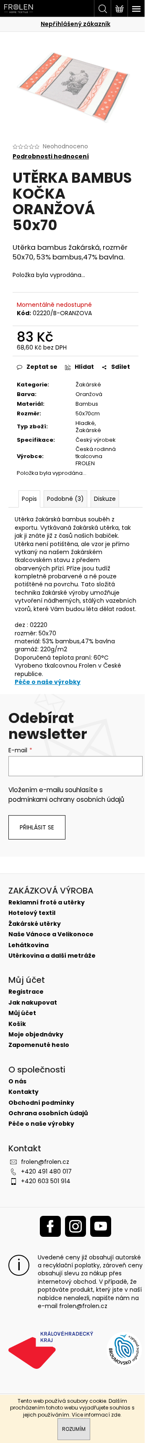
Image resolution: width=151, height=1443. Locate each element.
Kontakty (23, 1092)
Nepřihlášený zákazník (75, 24)
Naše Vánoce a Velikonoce (51, 934)
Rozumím (74, 1429)
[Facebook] (50, 1226)
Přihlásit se (37, 827)
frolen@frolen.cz (45, 1162)
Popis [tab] (29, 499)
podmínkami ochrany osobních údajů (66, 799)
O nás (17, 1081)
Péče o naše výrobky (48, 682)
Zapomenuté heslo (38, 1045)
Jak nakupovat (32, 1003)
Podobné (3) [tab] (65, 499)
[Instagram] (75, 1226)
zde (115, 1414)
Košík (17, 1024)
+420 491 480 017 (46, 1171)
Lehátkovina (28, 945)
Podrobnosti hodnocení (51, 157)
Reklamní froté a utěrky (46, 902)
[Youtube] (100, 1226)
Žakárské (88, 385)
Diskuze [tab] (105, 499)
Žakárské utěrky (34, 924)
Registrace (26, 992)
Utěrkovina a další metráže (52, 956)
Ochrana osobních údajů (48, 1113)
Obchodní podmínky (41, 1103)
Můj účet (22, 1013)
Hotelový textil (31, 913)
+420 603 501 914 (45, 1181)
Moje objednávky (35, 1034)
